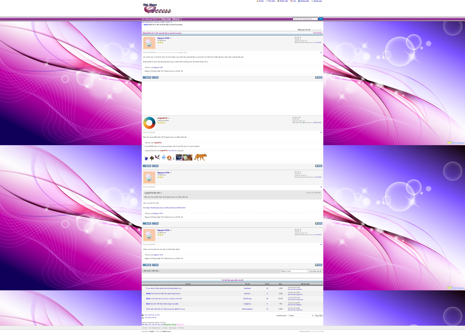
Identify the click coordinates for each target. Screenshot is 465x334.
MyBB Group (167, 331)
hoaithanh (247, 288)
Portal (261, 1)
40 (267, 299)
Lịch (294, 1)
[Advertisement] (214, 98)
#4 (321, 244)
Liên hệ (144, 328)
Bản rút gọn (173, 328)
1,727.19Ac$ (317, 42)
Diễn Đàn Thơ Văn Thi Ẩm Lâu (152, 324)
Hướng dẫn (305, 1)
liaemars (247, 293)
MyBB (152, 331)
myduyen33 (299, 299)
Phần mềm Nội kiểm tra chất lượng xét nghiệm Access (165, 309)
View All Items (173, 150)
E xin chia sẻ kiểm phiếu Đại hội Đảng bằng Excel (163, 288)
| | (163, 324)
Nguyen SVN (163, 38)
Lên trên (164, 328)
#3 (321, 187)
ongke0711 (299, 294)
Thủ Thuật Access (147, 22)
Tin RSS (181, 328)
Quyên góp (318, 1)
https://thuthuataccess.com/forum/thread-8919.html (165, 208)
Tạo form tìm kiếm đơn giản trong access (165, 293)
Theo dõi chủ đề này (151, 317)
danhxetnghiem (247, 309)
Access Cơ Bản (159, 22)
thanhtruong (247, 299)
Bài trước (147, 271)
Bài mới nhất (291, 289)
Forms (168, 22)
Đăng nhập (166, 19)
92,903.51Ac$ (317, 122)
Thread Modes (317, 33)
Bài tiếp (155, 271)
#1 (321, 52)
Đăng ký (176, 19)
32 (267, 309)
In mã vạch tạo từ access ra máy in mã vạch (166, 299)
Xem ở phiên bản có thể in (152, 315)
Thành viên (284, 1)
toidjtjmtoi (247, 304)
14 (267, 288)
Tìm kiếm (271, 1)
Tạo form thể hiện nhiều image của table (164, 304)
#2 (321, 132)
